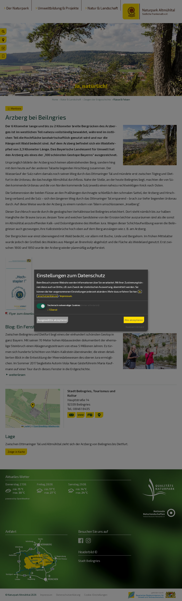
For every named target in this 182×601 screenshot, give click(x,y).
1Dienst (52, 309)
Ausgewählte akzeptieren (52, 319)
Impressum (66, 295)
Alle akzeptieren (134, 319)
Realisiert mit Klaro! (135, 327)
